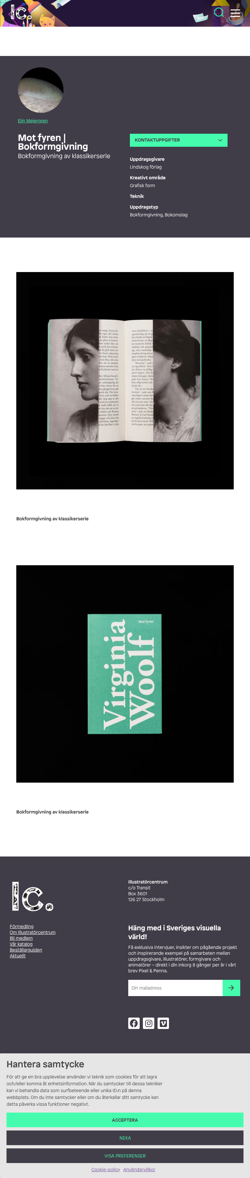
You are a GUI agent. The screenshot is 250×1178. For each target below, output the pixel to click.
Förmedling (22, 927)
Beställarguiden (26, 950)
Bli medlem (21, 938)
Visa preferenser (125, 1156)
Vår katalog (21, 944)
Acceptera (125, 1120)
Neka (125, 1138)
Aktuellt (18, 956)
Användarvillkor (139, 1170)
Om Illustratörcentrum (33, 932)
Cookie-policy (105, 1170)
